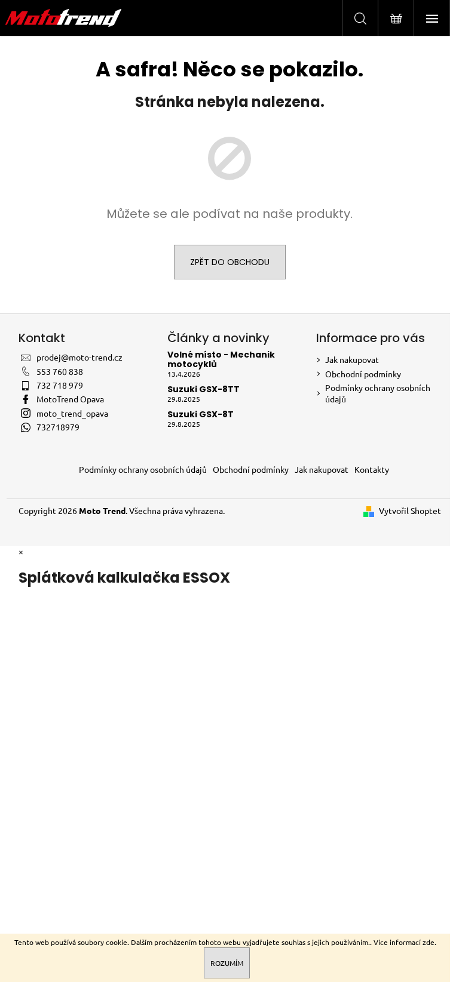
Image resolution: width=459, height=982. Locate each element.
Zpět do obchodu (230, 262)
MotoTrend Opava (70, 398)
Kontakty (371, 469)
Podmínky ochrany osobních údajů (143, 469)
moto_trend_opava (72, 413)
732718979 (57, 426)
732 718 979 (59, 385)
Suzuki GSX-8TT (203, 389)
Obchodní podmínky (363, 373)
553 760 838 (59, 371)
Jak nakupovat (352, 359)
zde (428, 942)
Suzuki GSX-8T (200, 414)
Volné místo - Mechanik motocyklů (221, 359)
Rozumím (226, 963)
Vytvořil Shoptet (410, 510)
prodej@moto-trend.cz (79, 357)
